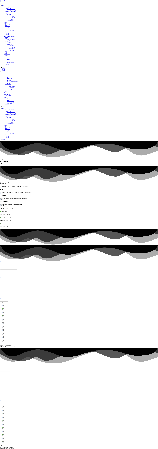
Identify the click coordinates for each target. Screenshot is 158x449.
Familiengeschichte (9, 7)
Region (6, 31)
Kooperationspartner (9, 103)
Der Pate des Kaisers (8, 8)
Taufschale (8, 83)
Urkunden (11, 18)
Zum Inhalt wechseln (3, 0)
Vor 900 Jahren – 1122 (8, 13)
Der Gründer (12, 16)
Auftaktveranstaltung (8, 24)
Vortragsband (5, 23)
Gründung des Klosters (12, 86)
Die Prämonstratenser (11, 45)
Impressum (3, 67)
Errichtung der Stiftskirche (10, 20)
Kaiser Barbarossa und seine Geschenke (10, 11)
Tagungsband (8, 100)
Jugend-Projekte (7, 34)
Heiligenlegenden (12, 17)
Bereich (3, 5)
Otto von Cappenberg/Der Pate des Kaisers (9, 6)
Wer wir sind (7, 33)
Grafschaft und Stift (9, 14)
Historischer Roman (7, 26)
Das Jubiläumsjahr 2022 (7, 54)
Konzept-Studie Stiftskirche (10, 30)
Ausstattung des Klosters (12, 48)
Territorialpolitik (9, 40)
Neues (4, 21)
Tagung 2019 (8, 29)
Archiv (6, 51)
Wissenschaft (7, 27)
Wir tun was (5, 97)
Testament (11, 19)
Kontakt (3, 105)
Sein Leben (6, 37)
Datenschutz (3, 68)
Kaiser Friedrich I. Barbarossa (11, 9)
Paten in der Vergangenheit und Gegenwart (12, 10)
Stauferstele (6, 25)
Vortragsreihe (5, 22)
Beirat (7, 28)
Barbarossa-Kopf (9, 12)
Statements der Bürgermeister (11, 62)
